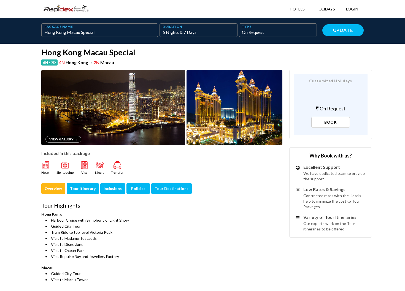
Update (343, 30)
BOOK (330, 122)
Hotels (297, 9)
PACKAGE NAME (58, 26)
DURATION (172, 26)
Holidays (325, 9)
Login (352, 9)
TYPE (247, 26)
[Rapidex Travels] (66, 9)
